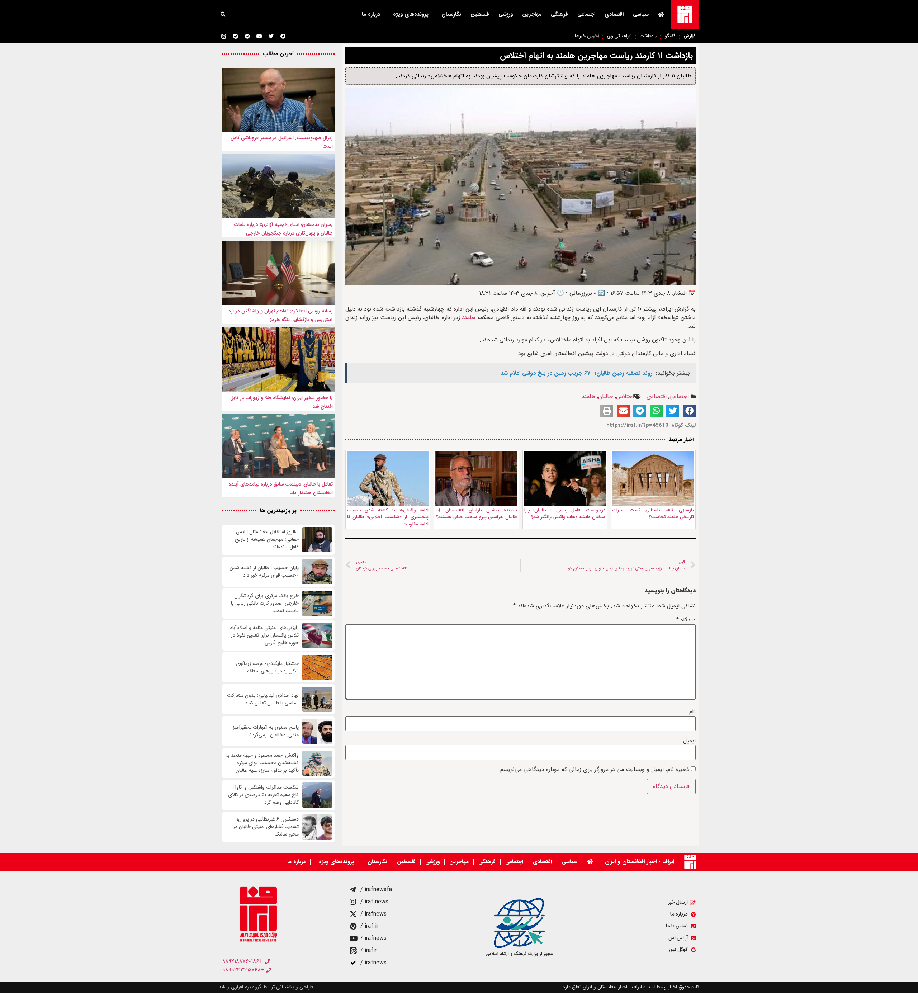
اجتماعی (586, 14)
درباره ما (371, 14)
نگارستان (451, 14)
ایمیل (689, 741)
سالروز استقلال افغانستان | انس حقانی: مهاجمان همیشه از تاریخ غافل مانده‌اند (267, 539)
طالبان (605, 396)
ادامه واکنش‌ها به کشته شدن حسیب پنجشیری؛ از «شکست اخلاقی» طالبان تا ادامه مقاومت (388, 517)
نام (692, 712)
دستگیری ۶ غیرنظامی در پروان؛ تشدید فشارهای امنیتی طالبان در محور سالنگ (266, 826)
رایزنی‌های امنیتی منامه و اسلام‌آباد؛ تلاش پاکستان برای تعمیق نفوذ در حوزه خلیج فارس (263, 635)
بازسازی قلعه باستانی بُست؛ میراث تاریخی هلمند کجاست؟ (653, 513)
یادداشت (648, 36)
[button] (223, 14)
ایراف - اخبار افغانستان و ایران (639, 861)
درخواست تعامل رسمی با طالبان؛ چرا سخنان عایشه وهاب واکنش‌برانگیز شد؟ (565, 513)
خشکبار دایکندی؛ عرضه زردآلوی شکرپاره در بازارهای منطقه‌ (267, 667)
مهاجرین (531, 14)
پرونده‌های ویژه (411, 14)
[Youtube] (259, 36)
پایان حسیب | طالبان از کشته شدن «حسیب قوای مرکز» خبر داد (264, 571)
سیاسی (641, 14)
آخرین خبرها (587, 36)
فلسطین (479, 14)
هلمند (468, 317)
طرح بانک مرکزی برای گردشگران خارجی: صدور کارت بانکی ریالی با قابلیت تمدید (265, 603)
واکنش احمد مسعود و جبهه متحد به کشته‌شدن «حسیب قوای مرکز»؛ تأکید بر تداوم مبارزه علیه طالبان (262, 763)
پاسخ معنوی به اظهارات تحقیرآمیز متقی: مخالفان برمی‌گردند (266, 731)
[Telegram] (247, 36)
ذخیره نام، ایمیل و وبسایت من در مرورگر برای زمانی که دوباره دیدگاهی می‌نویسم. (593, 769)
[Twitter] (271, 36)
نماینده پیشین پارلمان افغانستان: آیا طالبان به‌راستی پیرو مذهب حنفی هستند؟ (476, 513)
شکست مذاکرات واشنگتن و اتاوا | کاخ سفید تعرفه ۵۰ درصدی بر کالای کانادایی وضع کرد (263, 795)
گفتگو (670, 36)
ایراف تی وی (619, 36)
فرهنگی (559, 14)
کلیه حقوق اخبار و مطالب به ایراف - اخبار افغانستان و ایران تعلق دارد (631, 987)
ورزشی (505, 14)
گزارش (689, 36)
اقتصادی (614, 14)
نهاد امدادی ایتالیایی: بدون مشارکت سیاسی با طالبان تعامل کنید (263, 699)
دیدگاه (686, 620)
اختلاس (625, 396)
